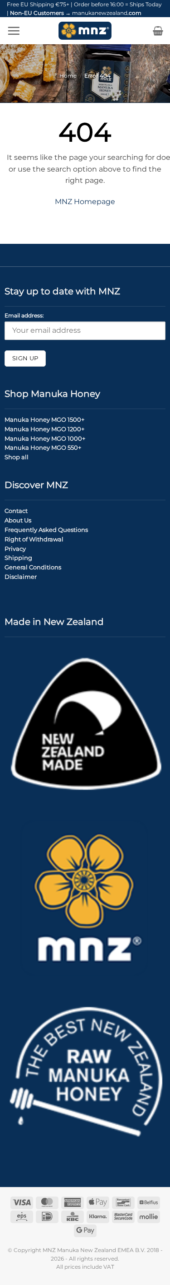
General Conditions (33, 567)
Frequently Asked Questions (46, 529)
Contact (16, 510)
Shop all (17, 457)
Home (68, 75)
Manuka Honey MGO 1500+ (44, 419)
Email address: (24, 315)
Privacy (15, 548)
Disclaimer (21, 576)
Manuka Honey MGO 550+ (43, 447)
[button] (13, 30)
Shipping (18, 557)
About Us (18, 520)
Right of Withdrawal (34, 539)
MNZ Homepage (85, 201)
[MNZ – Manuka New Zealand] (85, 30)
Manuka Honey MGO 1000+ (45, 438)
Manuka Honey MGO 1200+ (44, 429)
